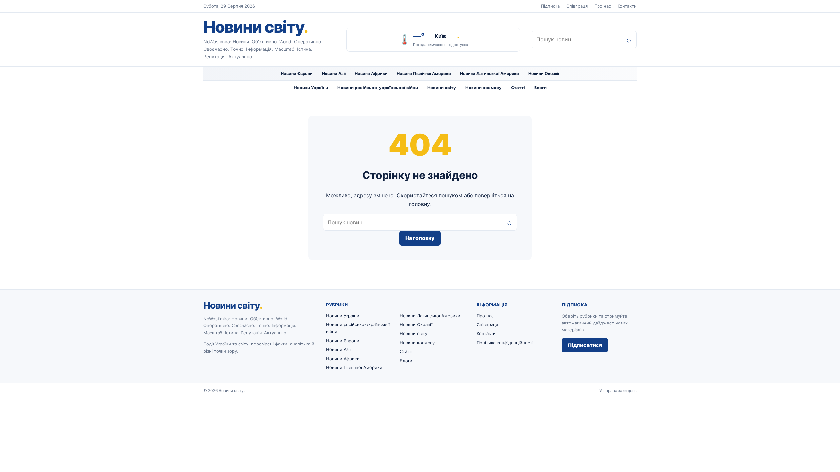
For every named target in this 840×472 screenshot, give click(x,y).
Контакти (627, 6)
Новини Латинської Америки (489, 73)
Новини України (311, 87)
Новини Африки (371, 73)
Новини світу (255, 27)
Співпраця (577, 6)
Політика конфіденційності (505, 342)
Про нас (602, 6)
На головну (420, 238)
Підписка (550, 6)
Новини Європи (297, 73)
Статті (518, 87)
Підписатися (585, 345)
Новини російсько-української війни (377, 87)
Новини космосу (483, 87)
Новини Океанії (543, 73)
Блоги (540, 87)
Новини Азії (334, 73)
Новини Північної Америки (424, 73)
